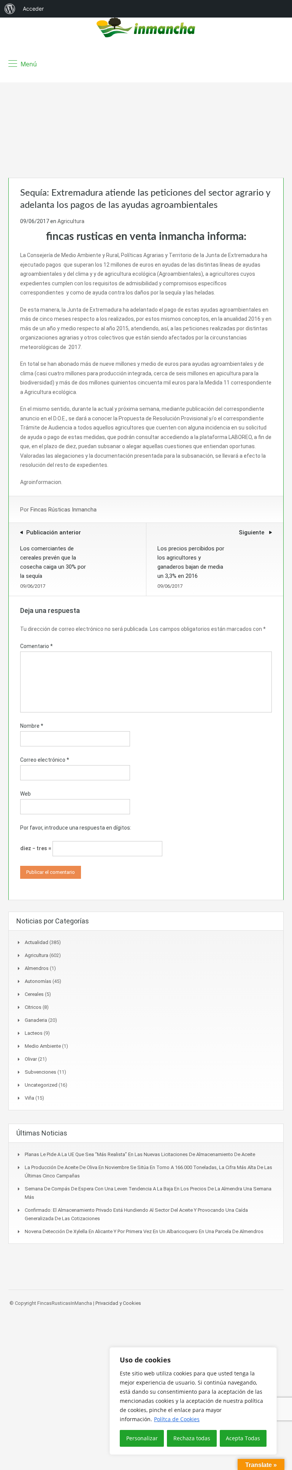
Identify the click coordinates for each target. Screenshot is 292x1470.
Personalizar (142, 1438)
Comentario (36, 646)
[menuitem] (10, 9)
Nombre (31, 726)
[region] (193, 1401)
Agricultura (70, 221)
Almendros (37, 968)
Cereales (34, 994)
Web (25, 794)
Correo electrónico (44, 760)
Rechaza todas (191, 1438)
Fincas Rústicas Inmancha (63, 509)
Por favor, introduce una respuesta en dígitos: (75, 828)
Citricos (33, 1007)
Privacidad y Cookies (118, 1303)
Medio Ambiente (43, 1046)
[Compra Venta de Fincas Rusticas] (146, 28)
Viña (29, 1098)
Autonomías (38, 981)
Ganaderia (36, 1020)
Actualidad (36, 942)
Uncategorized (41, 1085)
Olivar (31, 1059)
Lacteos (34, 1033)
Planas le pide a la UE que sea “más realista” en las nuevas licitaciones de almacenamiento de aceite (140, 1154)
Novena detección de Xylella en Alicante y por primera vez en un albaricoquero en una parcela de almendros (144, 1231)
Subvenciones (40, 1072)
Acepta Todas (243, 1438)
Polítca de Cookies (177, 1419)
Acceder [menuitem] (33, 8)
